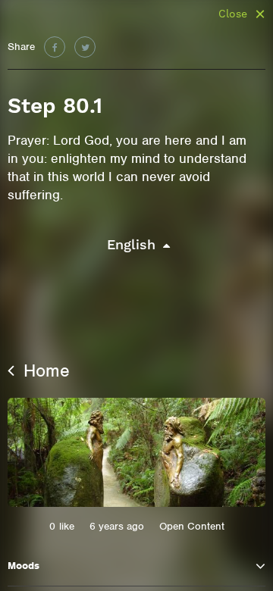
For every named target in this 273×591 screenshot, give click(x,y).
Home (44, 370)
